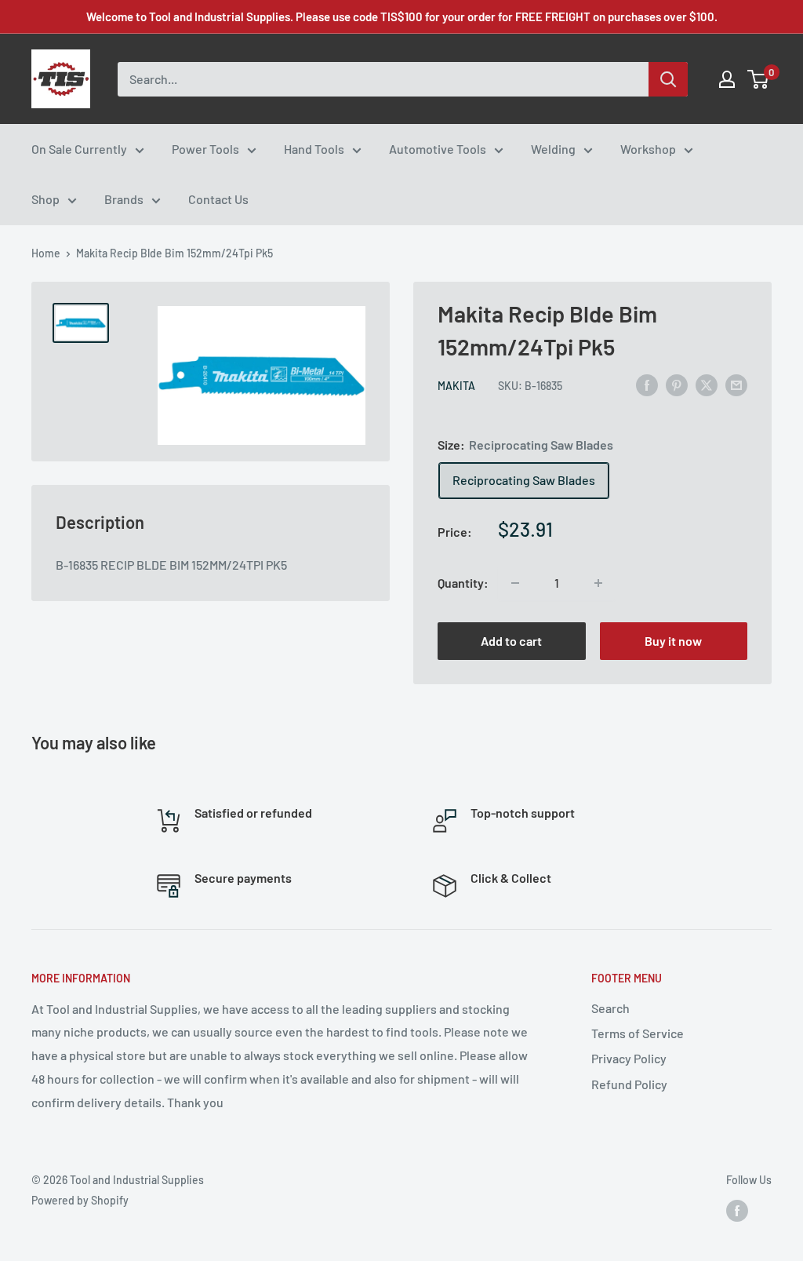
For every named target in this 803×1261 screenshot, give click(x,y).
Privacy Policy (629, 1058)
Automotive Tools (437, 148)
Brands (124, 198)
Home (45, 253)
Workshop (648, 148)
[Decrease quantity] (515, 583)
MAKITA (456, 385)
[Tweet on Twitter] (707, 384)
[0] (758, 79)
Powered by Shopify (80, 1200)
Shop (45, 198)
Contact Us (218, 198)
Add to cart (511, 640)
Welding (553, 148)
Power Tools (205, 148)
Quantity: (463, 582)
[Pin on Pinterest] (677, 384)
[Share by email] (736, 384)
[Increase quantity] (598, 583)
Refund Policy (629, 1084)
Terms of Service (637, 1033)
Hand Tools (314, 148)
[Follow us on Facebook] (737, 1211)
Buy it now (673, 640)
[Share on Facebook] (647, 384)
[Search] (668, 79)
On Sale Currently (79, 148)
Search (610, 1007)
